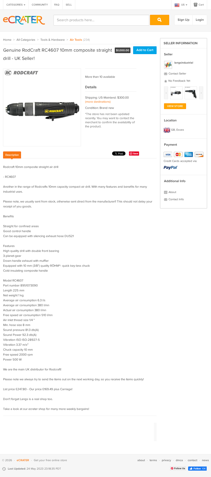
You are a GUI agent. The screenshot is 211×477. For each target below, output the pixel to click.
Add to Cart (144, 50)
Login (200, 20)
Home (7, 40)
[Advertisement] (78, 431)
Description (12, 155)
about (141, 460)
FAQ (56, 4)
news (205, 460)
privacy (166, 460)
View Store (175, 106)
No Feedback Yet (179, 81)
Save (135, 153)
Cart (201, 4)
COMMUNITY (40, 4)
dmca (179, 460)
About (172, 192)
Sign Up (183, 20)
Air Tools (76, 40)
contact (192, 460)
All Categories (25, 40)
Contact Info (176, 199)
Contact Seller (177, 73)
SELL (69, 4)
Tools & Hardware (52, 40)
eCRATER (23, 460)
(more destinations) (98, 102)
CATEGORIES (14, 4)
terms (153, 460)
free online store (56, 460)
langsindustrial (183, 62)
